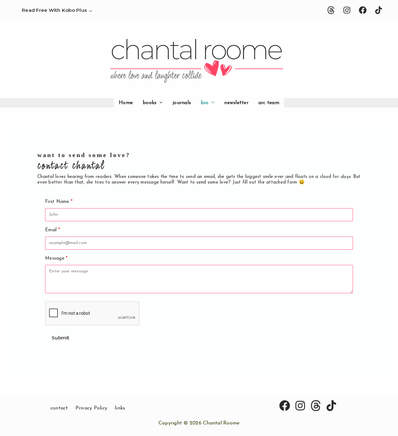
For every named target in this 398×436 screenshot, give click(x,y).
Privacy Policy (92, 408)
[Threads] (331, 10)
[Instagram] (347, 10)
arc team (268, 102)
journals (182, 102)
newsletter (236, 102)
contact (59, 408)
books (149, 102)
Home (126, 102)
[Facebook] (363, 10)
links (120, 408)
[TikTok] (378, 10)
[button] (57, 10)
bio (204, 102)
